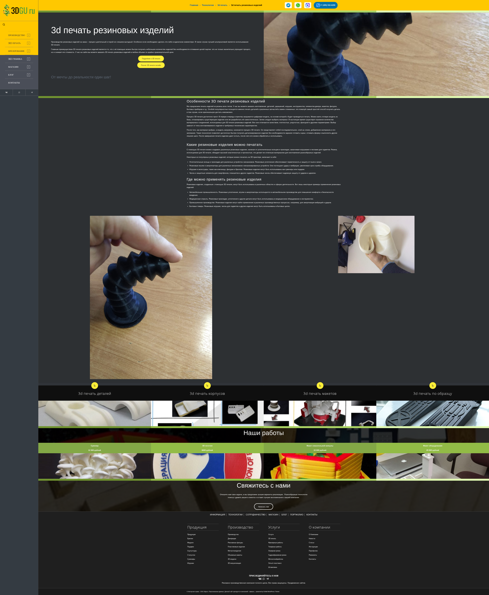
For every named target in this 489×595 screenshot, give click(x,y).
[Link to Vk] (6, 92)
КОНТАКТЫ (311, 515)
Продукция (191, 534)
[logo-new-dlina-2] (19, 10)
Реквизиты (313, 555)
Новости (312, 538)
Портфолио (313, 551)
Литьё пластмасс (275, 563)
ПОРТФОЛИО (296, 515)
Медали (190, 543)
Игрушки (190, 563)
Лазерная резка (274, 551)
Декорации (232, 538)
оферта (251, 591)
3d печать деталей (94, 393)
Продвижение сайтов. (297, 583)
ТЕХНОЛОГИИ (235, 515)
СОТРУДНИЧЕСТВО (255, 515)
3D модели (232, 559)
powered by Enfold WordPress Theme (267, 591)
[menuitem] (19, 35)
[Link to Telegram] (31, 92)
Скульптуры (192, 551)
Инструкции (313, 547)
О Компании (313, 534)
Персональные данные (216, 591)
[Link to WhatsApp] (19, 92)
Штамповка (272, 567)
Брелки (190, 538)
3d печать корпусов (207, 393)
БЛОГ (284, 515)
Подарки (190, 547)
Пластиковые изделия (236, 547)
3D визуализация (234, 563)
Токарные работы (275, 547)
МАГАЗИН (273, 515)
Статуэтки (191, 555)
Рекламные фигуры (235, 543)
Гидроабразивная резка (277, 555)
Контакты (312, 559)
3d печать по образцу (432, 393)
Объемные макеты (235, 555)
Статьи (311, 543)
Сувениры (191, 559)
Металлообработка (275, 559)
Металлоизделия (234, 551)
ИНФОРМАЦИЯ (217, 515)
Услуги (271, 534)
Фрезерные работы (275, 543)
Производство (233, 534)
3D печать (272, 538)
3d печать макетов (320, 393)
